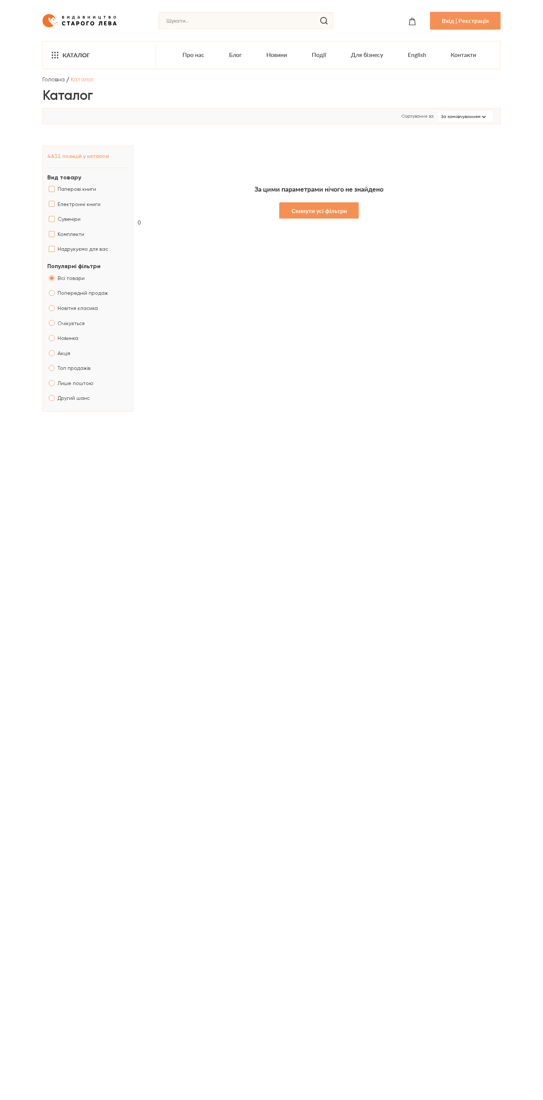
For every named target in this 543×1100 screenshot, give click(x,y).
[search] (324, 20)
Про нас (193, 54)
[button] (465, 116)
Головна (53, 79)
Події (319, 54)
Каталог (76, 54)
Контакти (463, 54)
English (417, 54)
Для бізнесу (367, 54)
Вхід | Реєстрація (465, 20)
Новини (276, 54)
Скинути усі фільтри (319, 210)
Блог (235, 54)
